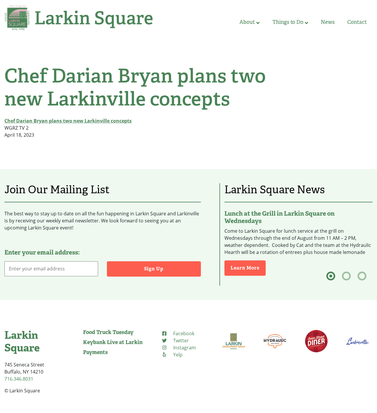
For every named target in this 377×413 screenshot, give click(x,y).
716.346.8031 (18, 379)
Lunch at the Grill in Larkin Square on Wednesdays (279, 217)
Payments (95, 352)
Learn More (248, 268)
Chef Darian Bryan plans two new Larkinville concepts (68, 121)
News (328, 22)
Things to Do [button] (287, 22)
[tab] (330, 276)
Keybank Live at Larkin (113, 342)
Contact (357, 22)
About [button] (247, 22)
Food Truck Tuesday (108, 332)
